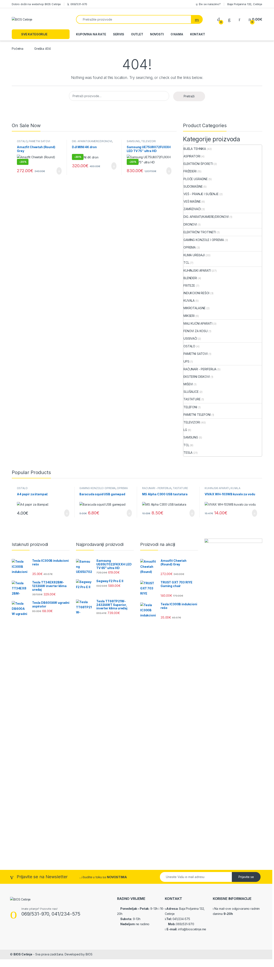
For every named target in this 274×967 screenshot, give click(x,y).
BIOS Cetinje (22, 954)
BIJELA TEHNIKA (194, 149)
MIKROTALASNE (194, 308)
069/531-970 (78, 4)
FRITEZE (189, 285)
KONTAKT (197, 34)
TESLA (187, 452)
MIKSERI (189, 316)
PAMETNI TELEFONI (197, 414)
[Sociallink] (12, 932)
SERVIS (118, 34)
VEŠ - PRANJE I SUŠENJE (201, 194)
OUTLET (137, 34)
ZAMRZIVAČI (192, 209)
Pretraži (189, 96)
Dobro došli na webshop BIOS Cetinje (36, 4)
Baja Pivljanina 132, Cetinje (244, 4)
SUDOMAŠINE (193, 186)
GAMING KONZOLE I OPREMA (203, 240)
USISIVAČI (190, 338)
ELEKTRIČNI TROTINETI (199, 232)
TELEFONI (190, 407)
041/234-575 (181, 919)
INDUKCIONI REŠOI (196, 293)
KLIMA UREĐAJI (194, 255)
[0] (218, 19)
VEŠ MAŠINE (192, 201)
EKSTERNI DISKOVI (196, 376)
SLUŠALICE (191, 391)
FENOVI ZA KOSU (195, 331)
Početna (17, 48)
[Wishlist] (229, 19)
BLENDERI (190, 278)
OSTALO (22, 141)
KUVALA (189, 300)
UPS (186, 361)
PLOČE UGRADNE (195, 179)
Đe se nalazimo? (210, 4)
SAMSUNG (133, 141)
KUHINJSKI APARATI (197, 270)
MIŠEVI (188, 384)
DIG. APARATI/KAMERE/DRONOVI (92, 141)
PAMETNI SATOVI (39, 141)
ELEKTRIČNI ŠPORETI (198, 164)
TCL (186, 262)
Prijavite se (246, 877)
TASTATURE (192, 399)
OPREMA (189, 247)
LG (185, 430)
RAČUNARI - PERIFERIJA (199, 369)
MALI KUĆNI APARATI (197, 323)
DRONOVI (190, 224)
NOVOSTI (157, 34)
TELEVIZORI (148, 141)
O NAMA (177, 34)
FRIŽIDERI (190, 171)
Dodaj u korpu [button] (57, 171)
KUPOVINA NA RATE (91, 34)
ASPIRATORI (191, 156)
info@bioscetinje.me (191, 929)
